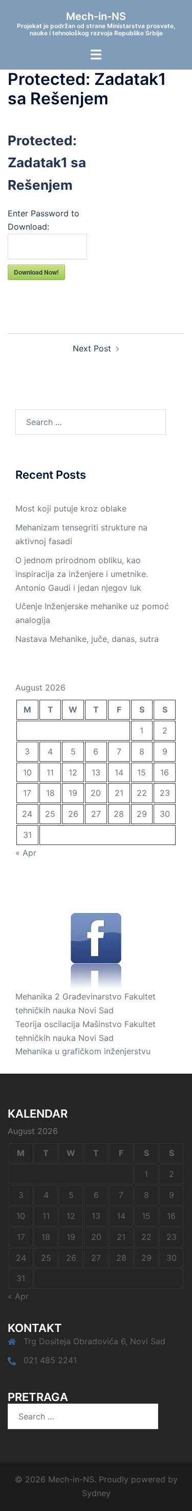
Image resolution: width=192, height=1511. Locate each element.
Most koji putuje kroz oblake (70, 508)
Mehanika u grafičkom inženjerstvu (83, 1051)
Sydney (96, 1493)
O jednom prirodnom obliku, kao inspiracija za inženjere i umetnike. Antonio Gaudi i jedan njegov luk (81, 574)
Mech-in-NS (96, 16)
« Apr (25, 853)
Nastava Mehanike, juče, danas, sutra (87, 639)
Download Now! (36, 272)
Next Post (92, 348)
